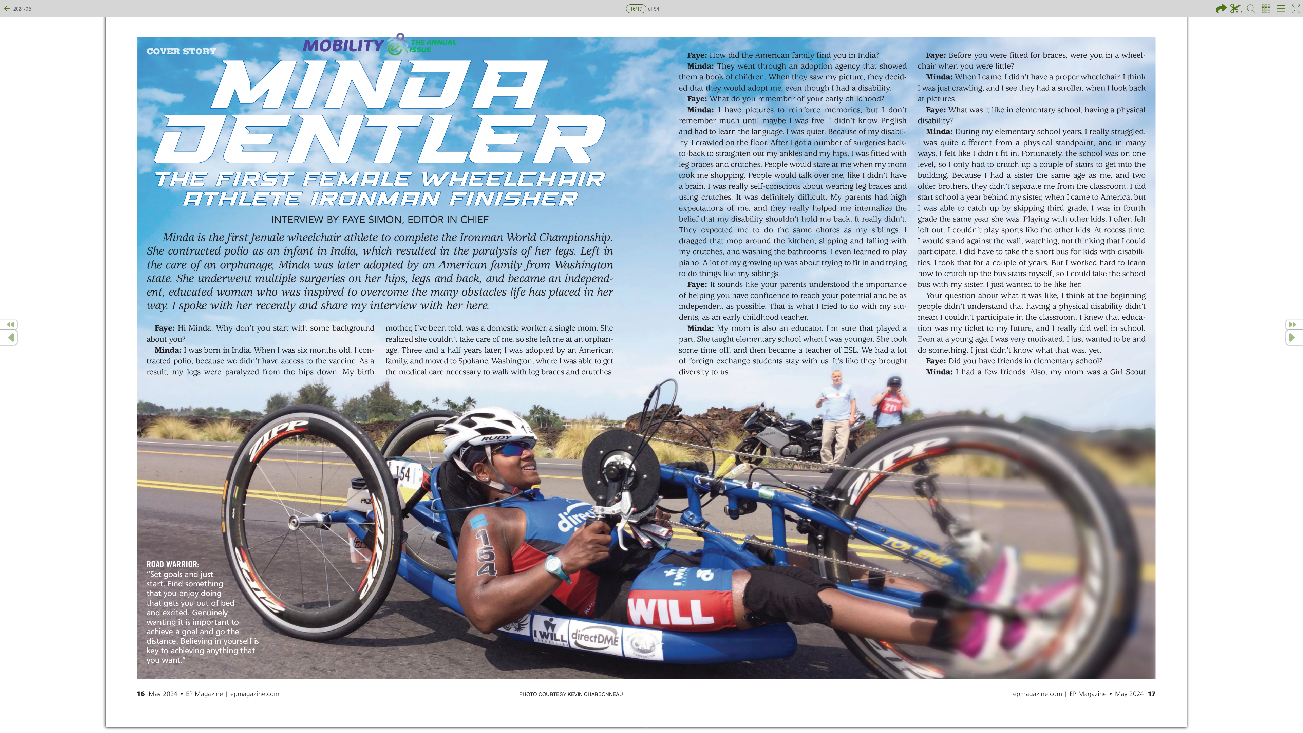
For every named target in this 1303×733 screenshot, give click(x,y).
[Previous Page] (8, 337)
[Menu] (1281, 9)
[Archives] (1266, 9)
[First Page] (8, 324)
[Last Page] (1294, 324)
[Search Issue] (1251, 9)
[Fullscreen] (1296, 9)
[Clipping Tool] (1236, 9)
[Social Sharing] (1221, 9)
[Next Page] (1294, 337)
